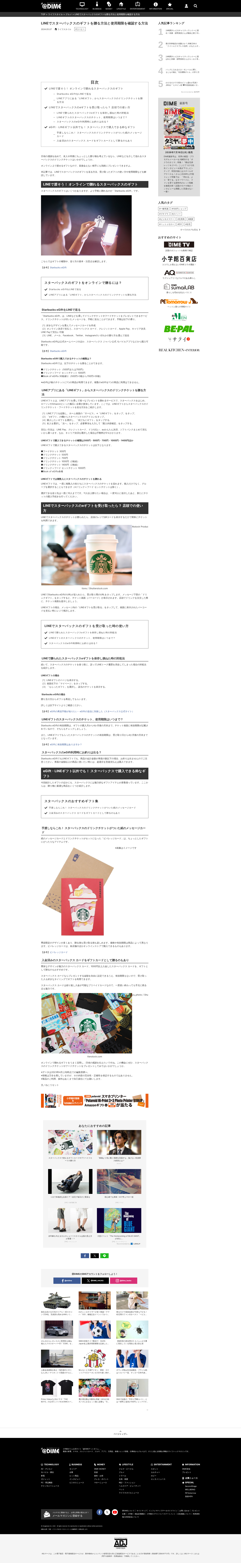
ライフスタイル (55, 14)
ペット (121, 1489)
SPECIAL (189, 1482)
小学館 (130, 1514)
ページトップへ (120, 1434)
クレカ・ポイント (101, 1479)
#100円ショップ (179, 209)
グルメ (69, 14)
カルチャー (155, 1472)
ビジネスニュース (76, 1482)
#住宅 (188, 224)
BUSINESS (77, 1464)
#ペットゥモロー (166, 224)
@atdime (68, 1280)
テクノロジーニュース (50, 1486)
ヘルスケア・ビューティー (130, 1486)
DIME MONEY (100, 1469)
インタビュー (74, 1479)
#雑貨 (190, 219)
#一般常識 (163, 209)
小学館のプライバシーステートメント (161, 1514)
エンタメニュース (158, 1479)
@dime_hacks (125, 1280)
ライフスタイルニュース (129, 1493)
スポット (154, 1469)
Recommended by (123, 1244)
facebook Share (85, 1255)
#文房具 (181, 219)
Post (95, 1255)
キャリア (73, 1469)
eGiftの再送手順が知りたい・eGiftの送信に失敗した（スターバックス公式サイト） (92, 711)
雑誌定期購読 (140, 1514)
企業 (71, 1472)
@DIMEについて (128, 1511)
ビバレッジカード (59, 952)
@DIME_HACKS (97, 1280)
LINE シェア (104, 1255)
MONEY (101, 1464)
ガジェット (45, 1479)
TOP (43, 14)
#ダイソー (176, 214)
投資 (96, 1472)
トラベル (122, 1476)
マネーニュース (100, 1482)
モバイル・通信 (47, 1472)
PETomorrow (190, 1493)
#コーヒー (80, 29)
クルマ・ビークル (126, 1469)
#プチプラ (163, 214)
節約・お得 (98, 1476)
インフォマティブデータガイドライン (163, 1511)
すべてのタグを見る (189, 229)
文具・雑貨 (123, 1479)
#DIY (180, 224)
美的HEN (189, 1496)
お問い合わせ (184, 1511)
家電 (43, 1476)
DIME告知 (186, 1469)
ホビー (153, 1476)
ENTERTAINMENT (163, 1464)
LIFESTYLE (127, 1464)
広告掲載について (184, 1514)
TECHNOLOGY (51, 1464)
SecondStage (191, 1486)
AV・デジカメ (46, 1469)
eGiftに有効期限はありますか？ (66, 744)
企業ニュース (191, 1478)
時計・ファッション (127, 1482)
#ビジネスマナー (166, 219)
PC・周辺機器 (46, 1482)
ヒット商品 (74, 1476)
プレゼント (186, 1472)
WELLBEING (190, 1489)
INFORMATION (192, 1464)
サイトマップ (142, 1511)
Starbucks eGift (58, 267)
